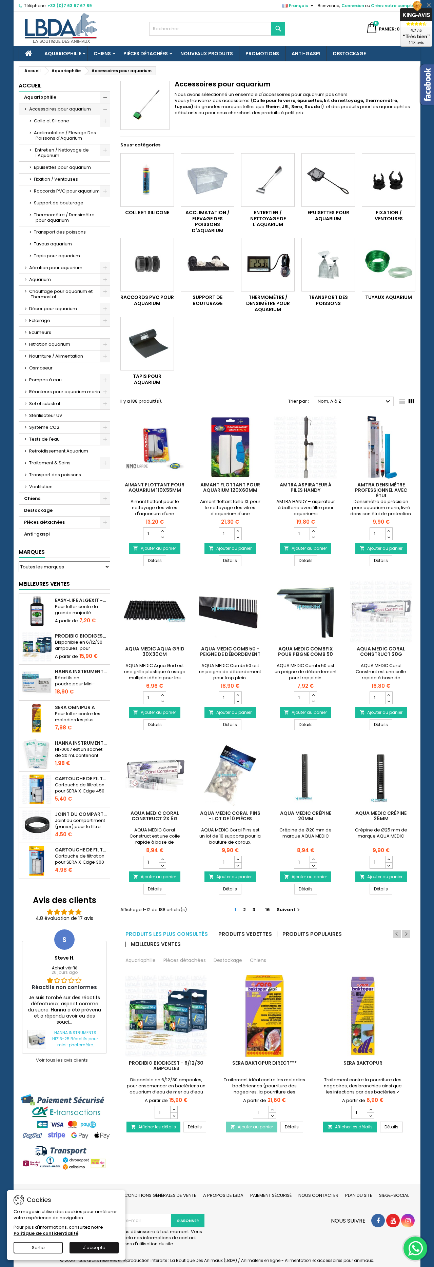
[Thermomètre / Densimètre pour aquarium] (268, 264)
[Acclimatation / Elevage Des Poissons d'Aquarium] (207, 180)
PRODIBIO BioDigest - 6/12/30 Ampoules (81, 636)
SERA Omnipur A (75, 707)
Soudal (313, 106)
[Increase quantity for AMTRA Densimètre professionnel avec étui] (388, 531)
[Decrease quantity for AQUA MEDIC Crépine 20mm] (313, 865)
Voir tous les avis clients (62, 1060)
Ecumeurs (40, 332)
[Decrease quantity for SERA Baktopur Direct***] (272, 1115)
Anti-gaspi (306, 53)
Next (406, 934)
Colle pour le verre (274, 100)
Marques (32, 552)
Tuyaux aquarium (53, 244)
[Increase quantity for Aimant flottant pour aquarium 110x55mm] (162, 531)
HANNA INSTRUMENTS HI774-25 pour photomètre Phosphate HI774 (81, 671)
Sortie (38, 1247)
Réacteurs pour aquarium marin (64, 391)
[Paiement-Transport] (64, 1132)
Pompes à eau (45, 380)
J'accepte (94, 1247)
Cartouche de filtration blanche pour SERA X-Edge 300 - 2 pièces (81, 850)
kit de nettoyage (343, 100)
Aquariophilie (62, 53)
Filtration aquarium (49, 344)
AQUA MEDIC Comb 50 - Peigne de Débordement (230, 651)
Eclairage (39, 320)
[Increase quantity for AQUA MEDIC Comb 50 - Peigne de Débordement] (237, 695)
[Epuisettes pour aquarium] (328, 180)
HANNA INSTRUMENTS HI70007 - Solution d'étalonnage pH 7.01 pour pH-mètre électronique (81, 743)
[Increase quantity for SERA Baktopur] (370, 1109)
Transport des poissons (60, 232)
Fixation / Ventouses (56, 179)
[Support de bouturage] (207, 264)
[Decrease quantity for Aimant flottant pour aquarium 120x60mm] (237, 537)
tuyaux (183, 106)
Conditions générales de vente (160, 1195)
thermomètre (381, 100)
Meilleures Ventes (44, 584)
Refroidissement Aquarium (58, 451)
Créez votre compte (393, 5)
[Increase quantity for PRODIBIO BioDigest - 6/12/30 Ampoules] (173, 1109)
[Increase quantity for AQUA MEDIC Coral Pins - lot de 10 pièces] (237, 859)
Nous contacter (318, 1195)
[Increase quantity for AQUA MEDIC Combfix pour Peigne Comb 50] (313, 695)
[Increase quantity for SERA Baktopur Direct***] (272, 1109)
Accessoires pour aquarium (60, 109)
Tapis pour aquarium (57, 256)
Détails (157, 560)
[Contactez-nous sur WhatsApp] (415, 1248)
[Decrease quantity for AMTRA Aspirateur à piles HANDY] (313, 537)
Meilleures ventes (156, 944)
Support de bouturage (58, 203)
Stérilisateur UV (45, 415)
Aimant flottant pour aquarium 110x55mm (154, 487)
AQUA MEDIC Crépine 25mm (381, 816)
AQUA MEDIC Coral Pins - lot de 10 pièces (230, 816)
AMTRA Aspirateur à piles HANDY (306, 487)
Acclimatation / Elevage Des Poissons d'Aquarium (65, 135)
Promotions (262, 53)
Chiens (102, 53)
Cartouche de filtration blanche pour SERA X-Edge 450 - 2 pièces (81, 779)
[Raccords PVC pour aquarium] (147, 264)
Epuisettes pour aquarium (62, 167)
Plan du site (358, 1195)
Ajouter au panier (154, 548)
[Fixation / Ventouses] (388, 180)
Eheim (272, 106)
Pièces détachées (145, 53)
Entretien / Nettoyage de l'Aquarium (61, 153)
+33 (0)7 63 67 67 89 (69, 5)
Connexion (352, 5)
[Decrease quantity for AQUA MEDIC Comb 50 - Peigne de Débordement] (237, 701)
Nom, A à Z (355, 402)
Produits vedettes (245, 934)
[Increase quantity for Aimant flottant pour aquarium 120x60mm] (237, 531)
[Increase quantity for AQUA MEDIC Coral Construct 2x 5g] (162, 859)
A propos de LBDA (223, 1195)
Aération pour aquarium (55, 267)
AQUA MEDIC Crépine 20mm (305, 816)
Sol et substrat (44, 403)
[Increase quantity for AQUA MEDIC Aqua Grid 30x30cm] (162, 695)
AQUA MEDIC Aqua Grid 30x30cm (154, 651)
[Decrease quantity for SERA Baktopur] (370, 1115)
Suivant (289, 909)
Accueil (30, 85)
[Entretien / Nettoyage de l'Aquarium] (268, 180)
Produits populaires (312, 934)
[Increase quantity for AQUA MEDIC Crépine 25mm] (388, 859)
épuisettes (309, 100)
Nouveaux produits (206, 53)
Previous (397, 934)
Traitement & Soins (50, 463)
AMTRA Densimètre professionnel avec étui (381, 490)
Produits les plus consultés (166, 934)
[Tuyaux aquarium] (388, 264)
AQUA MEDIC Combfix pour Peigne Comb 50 (305, 651)
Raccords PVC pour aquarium (67, 191)
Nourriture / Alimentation (56, 356)
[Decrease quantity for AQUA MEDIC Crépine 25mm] (388, 865)
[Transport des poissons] (328, 264)
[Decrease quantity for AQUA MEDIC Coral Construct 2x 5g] (162, 865)
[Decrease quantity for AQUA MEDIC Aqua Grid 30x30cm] (162, 701)
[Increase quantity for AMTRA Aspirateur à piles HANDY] (313, 531)
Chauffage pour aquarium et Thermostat (61, 294)
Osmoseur (41, 368)
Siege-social (394, 1195)
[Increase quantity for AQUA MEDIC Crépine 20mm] (313, 859)
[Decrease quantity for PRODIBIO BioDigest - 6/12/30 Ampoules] (173, 1115)
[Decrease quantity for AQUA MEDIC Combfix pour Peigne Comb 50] (313, 701)
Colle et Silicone (51, 121)
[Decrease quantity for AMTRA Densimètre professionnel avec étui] (388, 537)
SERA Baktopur (362, 1063)
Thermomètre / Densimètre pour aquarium (64, 217)
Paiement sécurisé (271, 1195)
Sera (296, 106)
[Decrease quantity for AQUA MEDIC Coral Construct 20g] (388, 701)
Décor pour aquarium (53, 308)
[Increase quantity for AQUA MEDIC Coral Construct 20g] (388, 695)
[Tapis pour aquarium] (147, 343)
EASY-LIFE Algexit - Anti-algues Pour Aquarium (81, 600)
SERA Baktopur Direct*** (264, 1063)
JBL (285, 106)
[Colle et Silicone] (147, 180)
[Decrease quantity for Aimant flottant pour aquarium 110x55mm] (162, 537)
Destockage (349, 53)
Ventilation (41, 486)
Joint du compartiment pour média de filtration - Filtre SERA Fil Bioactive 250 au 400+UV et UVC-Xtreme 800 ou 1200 (81, 814)
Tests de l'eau (44, 439)
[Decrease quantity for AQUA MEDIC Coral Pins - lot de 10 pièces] (237, 865)
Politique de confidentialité (46, 1233)
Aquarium (40, 279)
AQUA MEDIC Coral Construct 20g (381, 651)
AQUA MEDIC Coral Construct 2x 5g (155, 816)
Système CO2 (44, 427)
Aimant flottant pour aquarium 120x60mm (230, 487)
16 (267, 909)
